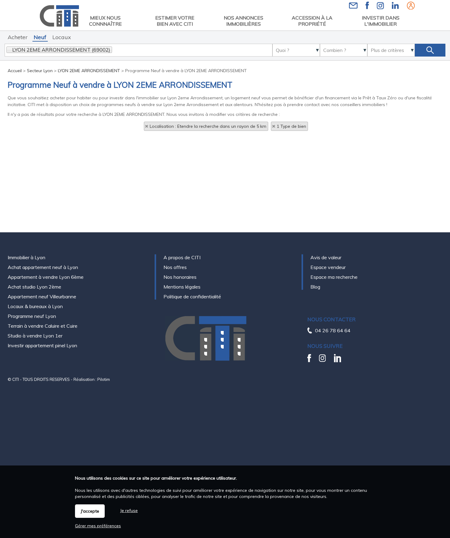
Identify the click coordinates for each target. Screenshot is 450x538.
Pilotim (103, 379)
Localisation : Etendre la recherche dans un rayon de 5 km (208, 126)
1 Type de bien (291, 126)
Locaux (61, 37)
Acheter (18, 37)
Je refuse (129, 510)
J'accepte (90, 511)
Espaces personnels (411, 5)
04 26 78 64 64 (333, 330)
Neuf (40, 37)
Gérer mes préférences (98, 526)
